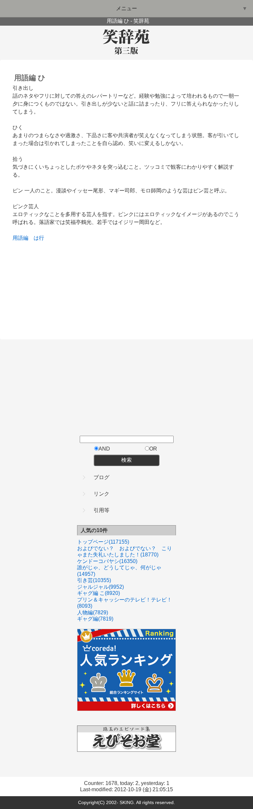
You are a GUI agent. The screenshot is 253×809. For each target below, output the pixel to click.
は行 (39, 238)
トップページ (103, 542)
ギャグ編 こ (98, 593)
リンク (101, 494)
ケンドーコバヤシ (107, 561)
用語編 (20, 238)
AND (104, 449)
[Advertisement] (62, 283)
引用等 (101, 510)
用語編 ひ (29, 78)
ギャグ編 (95, 619)
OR (153, 449)
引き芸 (94, 580)
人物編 (92, 612)
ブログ (101, 477)
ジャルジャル (100, 587)
